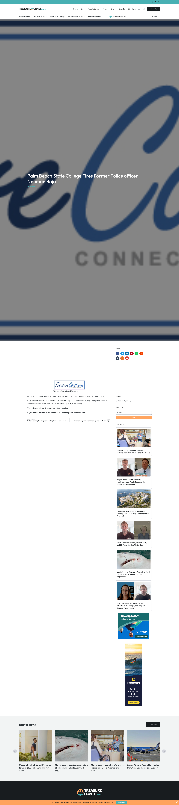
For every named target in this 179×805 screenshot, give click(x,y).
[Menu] (139, 9)
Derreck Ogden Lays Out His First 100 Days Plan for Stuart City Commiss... (89, 768)
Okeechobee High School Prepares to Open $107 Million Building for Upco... (125, 768)
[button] (148, 16)
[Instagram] (155, 1)
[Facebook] (152, 1)
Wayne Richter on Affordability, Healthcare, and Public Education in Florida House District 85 (131, 482)
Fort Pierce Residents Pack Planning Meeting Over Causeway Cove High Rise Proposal (133, 513)
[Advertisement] (69, 363)
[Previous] (15, 751)
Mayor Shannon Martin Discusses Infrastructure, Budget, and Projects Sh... (53, 768)
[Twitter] (158, 1)
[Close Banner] (176, 802)
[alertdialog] (89, 802)
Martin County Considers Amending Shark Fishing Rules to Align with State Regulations (133, 574)
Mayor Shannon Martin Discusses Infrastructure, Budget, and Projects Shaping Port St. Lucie (131, 605)
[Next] (164, 751)
